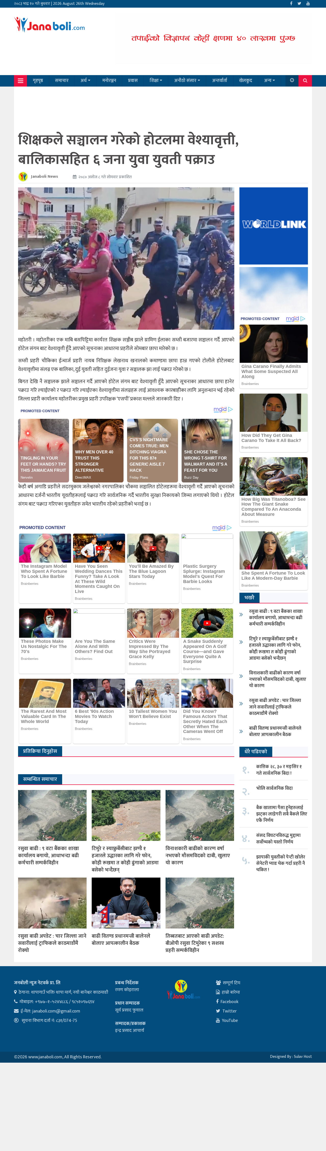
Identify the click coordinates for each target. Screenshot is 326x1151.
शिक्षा (154, 81)
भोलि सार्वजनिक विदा (274, 788)
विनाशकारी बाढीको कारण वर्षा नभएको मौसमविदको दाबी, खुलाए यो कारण (198, 855)
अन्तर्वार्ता (219, 81)
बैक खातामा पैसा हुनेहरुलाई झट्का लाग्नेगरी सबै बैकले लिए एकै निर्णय (281, 814)
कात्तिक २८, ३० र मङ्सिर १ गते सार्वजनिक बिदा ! (279, 770)
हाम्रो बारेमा (231, 992)
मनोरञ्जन (109, 81)
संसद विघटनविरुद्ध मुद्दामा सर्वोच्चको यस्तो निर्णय (278, 839)
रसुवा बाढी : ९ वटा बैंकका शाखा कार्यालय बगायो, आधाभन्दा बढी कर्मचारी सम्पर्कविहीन (48, 855)
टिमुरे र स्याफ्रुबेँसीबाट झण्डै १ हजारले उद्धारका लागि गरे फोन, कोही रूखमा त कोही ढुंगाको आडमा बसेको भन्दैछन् (125, 859)
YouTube (230, 1020)
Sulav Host (303, 1056)
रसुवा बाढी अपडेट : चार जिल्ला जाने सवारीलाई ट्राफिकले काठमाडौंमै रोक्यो (52, 943)
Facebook (229, 1002)
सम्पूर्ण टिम (231, 983)
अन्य (267, 81)
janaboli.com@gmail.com (56, 1011)
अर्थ (83, 81)
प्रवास (133, 81)
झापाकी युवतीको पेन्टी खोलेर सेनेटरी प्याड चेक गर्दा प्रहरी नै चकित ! (280, 863)
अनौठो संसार (185, 81)
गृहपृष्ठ (38, 81)
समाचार (62, 81)
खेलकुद (245, 81)
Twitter (229, 1011)
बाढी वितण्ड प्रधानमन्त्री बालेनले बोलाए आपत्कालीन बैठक (121, 940)
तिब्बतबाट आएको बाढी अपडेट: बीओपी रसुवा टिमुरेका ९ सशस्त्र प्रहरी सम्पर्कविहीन (195, 943)
